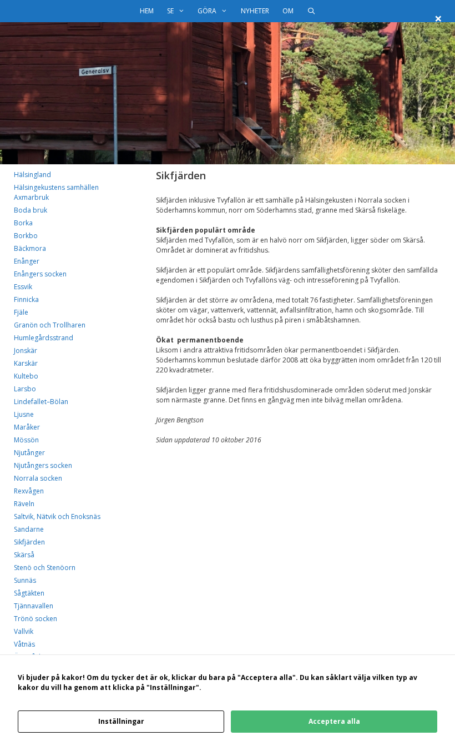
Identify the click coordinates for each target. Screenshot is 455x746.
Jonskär (25, 350)
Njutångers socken (43, 465)
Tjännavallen (33, 606)
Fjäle (21, 312)
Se (170, 11)
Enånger (26, 261)
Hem (147, 11)
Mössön (26, 440)
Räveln (24, 503)
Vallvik (23, 631)
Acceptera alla (334, 721)
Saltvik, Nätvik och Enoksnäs (57, 516)
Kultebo (26, 376)
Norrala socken (38, 478)
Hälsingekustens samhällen (56, 187)
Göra (207, 11)
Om (288, 11)
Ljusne (24, 414)
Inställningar (121, 721)
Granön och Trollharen (49, 325)
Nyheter (255, 11)
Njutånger (29, 452)
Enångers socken (40, 274)
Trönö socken (35, 618)
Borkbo (26, 235)
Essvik (23, 286)
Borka (23, 223)
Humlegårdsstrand (43, 337)
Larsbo (25, 389)
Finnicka (26, 299)
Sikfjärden (29, 542)
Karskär (26, 363)
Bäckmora (30, 248)
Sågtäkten (29, 593)
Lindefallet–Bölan (41, 401)
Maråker (27, 427)
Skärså (24, 555)
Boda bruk (30, 210)
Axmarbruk (31, 197)
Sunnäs (25, 580)
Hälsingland (32, 174)
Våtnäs (24, 644)
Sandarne (29, 529)
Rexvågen (29, 491)
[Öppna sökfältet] (311, 11)
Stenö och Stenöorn (44, 567)
